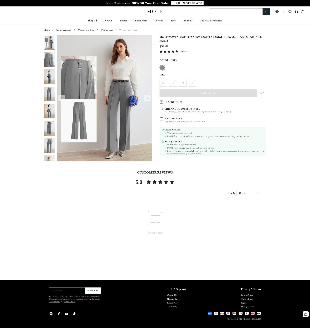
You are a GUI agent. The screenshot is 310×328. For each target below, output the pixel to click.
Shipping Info (172, 299)
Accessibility (172, 307)
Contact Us (171, 295)
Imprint (244, 303)
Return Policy (172, 303)
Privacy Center (247, 295)
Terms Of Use (69, 301)
